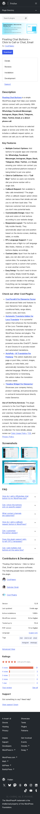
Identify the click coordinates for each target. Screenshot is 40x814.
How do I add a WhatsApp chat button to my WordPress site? (15, 497)
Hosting (5, 726)
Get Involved (26, 738)
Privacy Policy (8, 437)
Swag (24, 750)
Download (8, 52)
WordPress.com (9, 757)
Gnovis (5, 722)
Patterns (24, 730)
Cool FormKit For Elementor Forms (20, 299)
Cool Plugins (12, 595)
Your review (7, 687)
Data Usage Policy (18, 433)
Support (7, 84)
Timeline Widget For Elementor (19, 384)
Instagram (25, 642)
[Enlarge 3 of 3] (35, 463)
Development (10, 78)
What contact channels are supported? (11, 514)
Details (7, 61)
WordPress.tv (8, 750)
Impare (5, 738)
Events (24, 742)
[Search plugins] (26, 18)
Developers (6, 746)
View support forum (10, 704)
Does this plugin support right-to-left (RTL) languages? (14, 540)
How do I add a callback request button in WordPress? (14, 523)
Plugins (24, 726)
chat (21, 638)
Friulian (10, 779)
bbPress (6, 765)
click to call (28, 638)
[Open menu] (36, 3)
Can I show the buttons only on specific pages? (12, 506)
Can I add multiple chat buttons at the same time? (13, 549)
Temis (23, 722)
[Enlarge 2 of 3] (35, 450)
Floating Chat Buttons (12, 97)
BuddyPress (8, 769)
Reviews (8, 67)
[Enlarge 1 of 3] (16, 450)
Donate (25, 746)
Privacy (5, 730)
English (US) (33, 633)
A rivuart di (6, 718)
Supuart (5, 742)
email (35, 638)
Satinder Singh (13, 587)
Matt (5, 761)
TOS (29, 433)
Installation (9, 72)
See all (35, 687)
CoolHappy (9, 46)
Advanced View (8, 649)
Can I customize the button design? (10, 532)
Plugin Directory (8, 10)
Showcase (25, 718)
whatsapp (33, 642)
